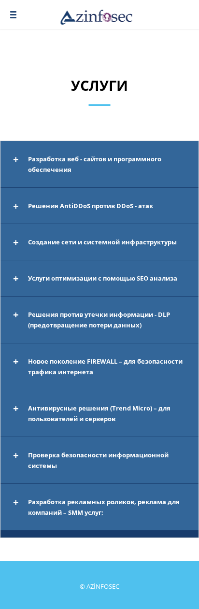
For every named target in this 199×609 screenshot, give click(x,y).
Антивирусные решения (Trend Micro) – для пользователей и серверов (99, 413)
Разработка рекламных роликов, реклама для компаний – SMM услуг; (104, 507)
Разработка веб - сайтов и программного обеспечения (94, 164)
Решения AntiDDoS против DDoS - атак (90, 205)
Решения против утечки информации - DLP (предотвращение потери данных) (99, 319)
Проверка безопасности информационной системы (98, 460)
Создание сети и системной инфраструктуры (102, 242)
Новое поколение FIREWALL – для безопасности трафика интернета (105, 366)
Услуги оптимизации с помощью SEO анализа (102, 278)
